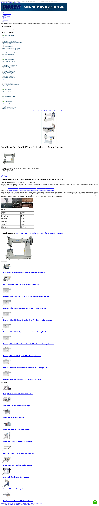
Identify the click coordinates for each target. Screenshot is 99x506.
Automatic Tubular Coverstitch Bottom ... (17, 429)
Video (4, 21)
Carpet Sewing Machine (7, 43)
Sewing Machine (36, 110)
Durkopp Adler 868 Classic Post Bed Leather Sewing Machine (24, 308)
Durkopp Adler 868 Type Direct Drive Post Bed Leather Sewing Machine (28, 344)
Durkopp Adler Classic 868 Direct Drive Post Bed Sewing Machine (26, 368)
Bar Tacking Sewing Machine (8, 68)
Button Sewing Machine (7, 67)
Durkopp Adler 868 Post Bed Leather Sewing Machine (22, 379)
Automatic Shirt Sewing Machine (9, 62)
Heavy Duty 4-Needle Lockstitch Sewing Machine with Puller (24, 272)
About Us (5, 15)
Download (16, 503)
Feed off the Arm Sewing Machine (9, 71)
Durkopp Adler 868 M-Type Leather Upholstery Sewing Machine (25, 332)
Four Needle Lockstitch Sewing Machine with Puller (21, 284)
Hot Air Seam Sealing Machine (8, 74)
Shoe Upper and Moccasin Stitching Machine (11, 48)
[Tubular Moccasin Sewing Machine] (7, 486)
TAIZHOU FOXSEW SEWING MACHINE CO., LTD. (18, 504)
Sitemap (11, 2)
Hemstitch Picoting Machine (8, 64)
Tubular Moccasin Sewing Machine (15, 489)
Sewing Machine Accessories (8, 108)
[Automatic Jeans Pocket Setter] (7, 414)
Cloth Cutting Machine (7, 92)
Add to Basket (4, 176)
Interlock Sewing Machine (8, 82)
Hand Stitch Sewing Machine (8, 66)
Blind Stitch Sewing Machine (8, 72)
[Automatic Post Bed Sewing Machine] (7, 474)
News (4, 17)
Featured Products (7, 14)
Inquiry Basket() (18, 2)
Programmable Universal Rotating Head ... (18, 501)
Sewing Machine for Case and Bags (9, 41)
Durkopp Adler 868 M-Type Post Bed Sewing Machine (22, 356)
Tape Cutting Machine (7, 91)
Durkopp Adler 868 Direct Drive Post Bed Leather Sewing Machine (26, 296)
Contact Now (3, 175)
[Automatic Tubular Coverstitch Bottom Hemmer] (7, 426)
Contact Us (5, 20)
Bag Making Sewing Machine (8, 73)
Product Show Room (8, 503)
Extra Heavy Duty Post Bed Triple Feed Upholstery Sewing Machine (39, 233)
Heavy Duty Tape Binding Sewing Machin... (18, 465)
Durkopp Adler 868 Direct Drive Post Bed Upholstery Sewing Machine (27, 320)
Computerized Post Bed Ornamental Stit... (18, 394)
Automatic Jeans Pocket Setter (13, 417)
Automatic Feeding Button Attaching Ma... (18, 405)
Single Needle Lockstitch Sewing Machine (11, 85)
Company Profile (25, 503)
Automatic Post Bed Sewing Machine (16, 477)
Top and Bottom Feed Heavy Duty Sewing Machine (12, 42)
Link (41, 503)
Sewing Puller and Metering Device (9, 107)
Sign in (2, 2)
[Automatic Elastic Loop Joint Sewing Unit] (7, 438)
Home (4, 12)
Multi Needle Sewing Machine (8, 86)
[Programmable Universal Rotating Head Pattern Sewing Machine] (7, 498)
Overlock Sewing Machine (8, 83)
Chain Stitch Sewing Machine (8, 76)
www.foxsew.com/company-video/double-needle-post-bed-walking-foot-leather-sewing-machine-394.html (31, 188)
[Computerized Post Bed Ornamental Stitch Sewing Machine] (7, 391)
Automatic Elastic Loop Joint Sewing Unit (17, 441)
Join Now (6, 2)
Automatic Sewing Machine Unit (9, 70)
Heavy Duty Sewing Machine (10, 23)
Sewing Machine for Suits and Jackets (10, 65)
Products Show (6, 16)
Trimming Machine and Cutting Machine (10, 52)
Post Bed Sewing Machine (8, 50)
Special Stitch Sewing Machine (9, 77)
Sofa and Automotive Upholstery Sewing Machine (29, 23)
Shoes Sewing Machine (59, 110)
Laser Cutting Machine (7, 94)
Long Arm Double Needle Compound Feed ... (18, 453)
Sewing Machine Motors (7, 106)
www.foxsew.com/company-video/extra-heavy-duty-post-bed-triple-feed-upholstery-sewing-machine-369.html (31, 190)
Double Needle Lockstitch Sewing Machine (11, 84)
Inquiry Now (6, 18)
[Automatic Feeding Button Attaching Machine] (7, 403)
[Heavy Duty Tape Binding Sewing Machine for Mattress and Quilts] (7, 462)
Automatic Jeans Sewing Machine (9, 61)
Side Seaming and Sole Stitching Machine (11, 49)
